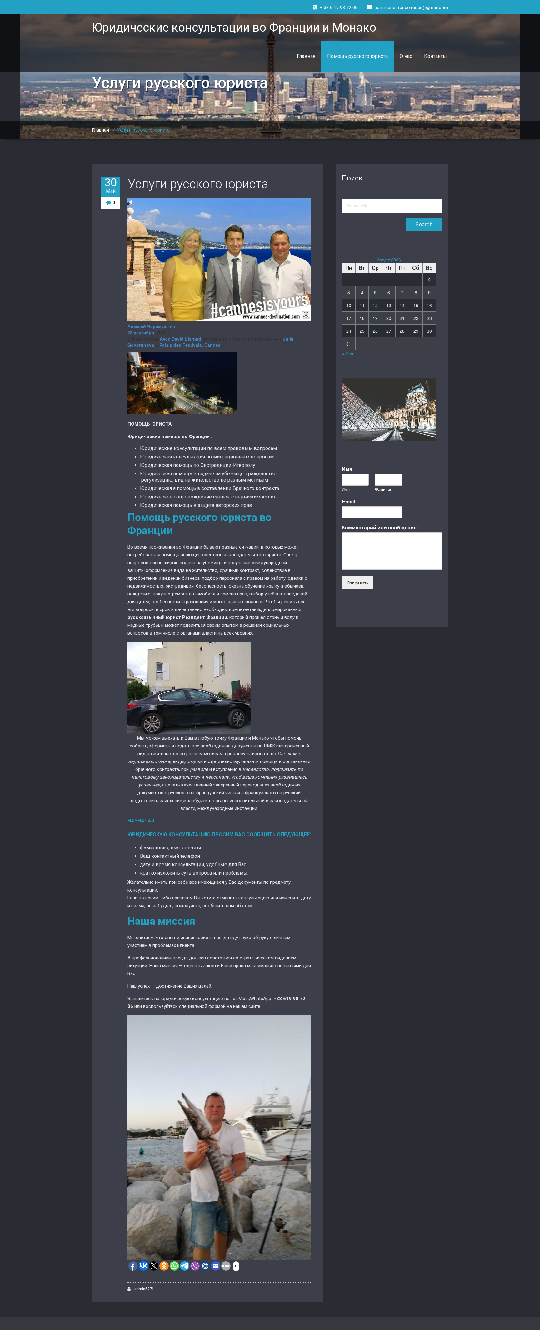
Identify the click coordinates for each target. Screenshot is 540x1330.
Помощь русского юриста (357, 56)
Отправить (357, 582)
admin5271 (143, 1289)
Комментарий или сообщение (381, 527)
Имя (348, 469)
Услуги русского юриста (198, 184)
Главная (306, 56)
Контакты (435, 56)
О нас (406, 56)
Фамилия (383, 489)
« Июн (348, 353)
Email (350, 501)
